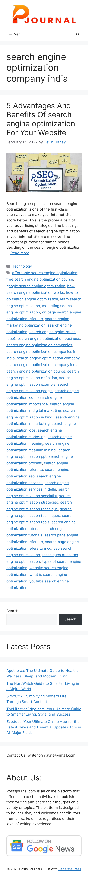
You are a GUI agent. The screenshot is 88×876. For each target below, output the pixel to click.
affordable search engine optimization (44, 273)
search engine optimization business (48, 338)
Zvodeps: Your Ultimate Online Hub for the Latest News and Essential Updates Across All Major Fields (43, 727)
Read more (19, 253)
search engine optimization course (35, 371)
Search (12, 611)
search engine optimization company (48, 358)
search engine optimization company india (42, 365)
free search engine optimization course (39, 279)
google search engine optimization (35, 286)
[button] (78, 34)
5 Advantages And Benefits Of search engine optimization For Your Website (40, 119)
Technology (22, 266)
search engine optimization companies (39, 345)
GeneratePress (69, 869)
